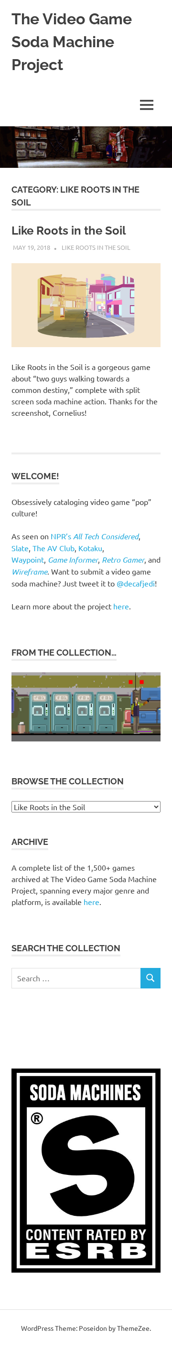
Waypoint (27, 559)
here (121, 606)
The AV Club (53, 548)
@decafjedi (136, 583)
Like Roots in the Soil (68, 230)
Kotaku (90, 548)
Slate (20, 548)
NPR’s (95, 536)
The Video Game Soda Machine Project (71, 41)
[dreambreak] (86, 738)
